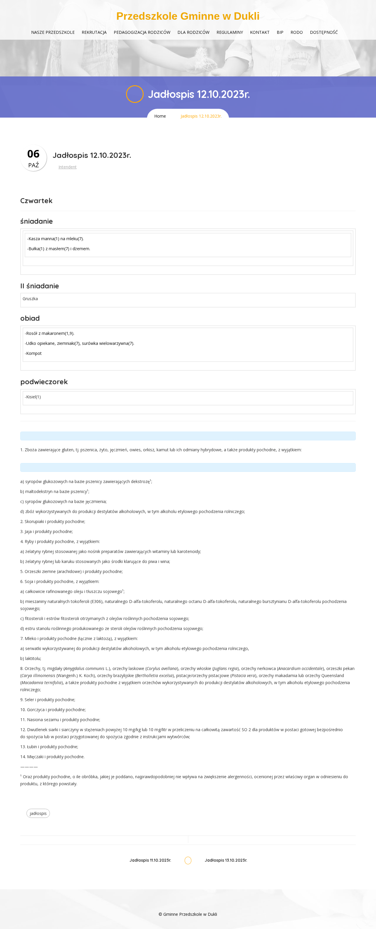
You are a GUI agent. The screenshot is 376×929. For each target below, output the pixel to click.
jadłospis (38, 813)
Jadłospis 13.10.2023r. (226, 860)
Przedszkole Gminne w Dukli (188, 16)
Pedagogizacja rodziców (142, 32)
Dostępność (324, 32)
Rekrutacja (94, 32)
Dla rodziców (193, 32)
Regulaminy (229, 32)
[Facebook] (188, 905)
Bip (280, 32)
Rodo (297, 32)
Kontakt (260, 32)
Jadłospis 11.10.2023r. (150, 860)
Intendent (67, 167)
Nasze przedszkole (53, 32)
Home (160, 116)
